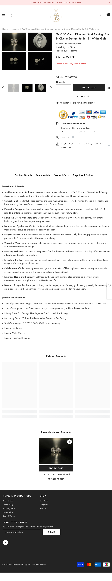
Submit (51, 532)
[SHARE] (107, 88)
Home (5, 29)
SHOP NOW (76, 2)
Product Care (61, 175)
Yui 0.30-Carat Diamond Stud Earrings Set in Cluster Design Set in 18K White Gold (56, 474)
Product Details (23, 175)
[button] (3, 88)
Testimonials (43, 175)
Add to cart (89, 87)
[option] (14, 51)
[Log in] (100, 15)
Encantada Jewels (73, 43)
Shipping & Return (83, 175)
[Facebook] (5, 542)
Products (15, 29)
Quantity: (60, 82)
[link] (19, 411)
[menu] (3, 15)
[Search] (11, 15)
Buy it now (82, 96)
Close (110, 3)
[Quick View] (69, 441)
